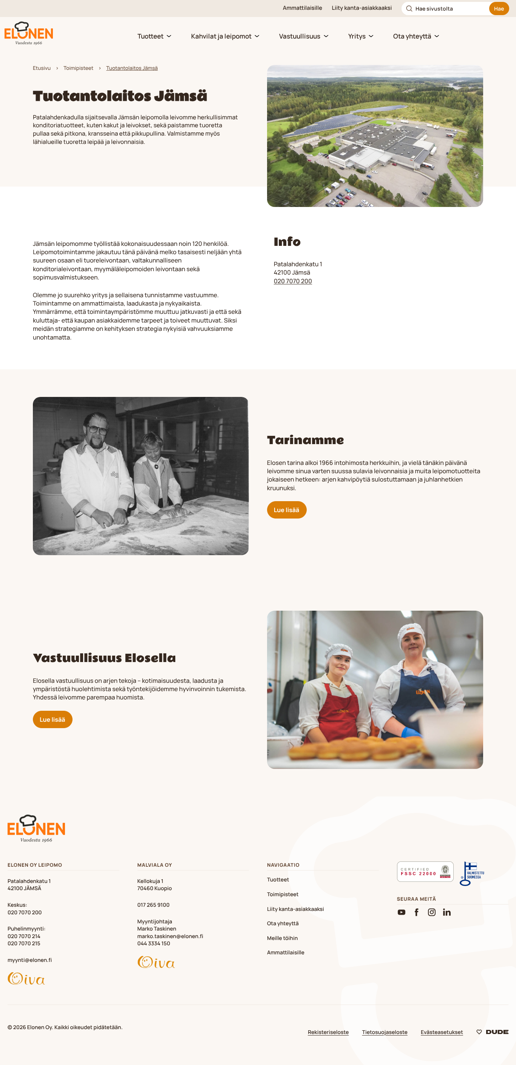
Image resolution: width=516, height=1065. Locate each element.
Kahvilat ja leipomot (221, 36)
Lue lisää (286, 510)
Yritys (357, 36)
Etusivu (42, 68)
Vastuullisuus (299, 36)
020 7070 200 (293, 281)
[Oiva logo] (63, 980)
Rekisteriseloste (328, 1032)
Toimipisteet (78, 68)
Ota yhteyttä (412, 36)
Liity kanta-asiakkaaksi (362, 8)
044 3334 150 (153, 943)
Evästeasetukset (442, 1032)
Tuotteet (150, 36)
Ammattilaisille (302, 8)
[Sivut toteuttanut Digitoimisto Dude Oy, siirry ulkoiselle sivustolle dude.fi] (492, 1033)
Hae (499, 8)
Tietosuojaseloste (385, 1032)
